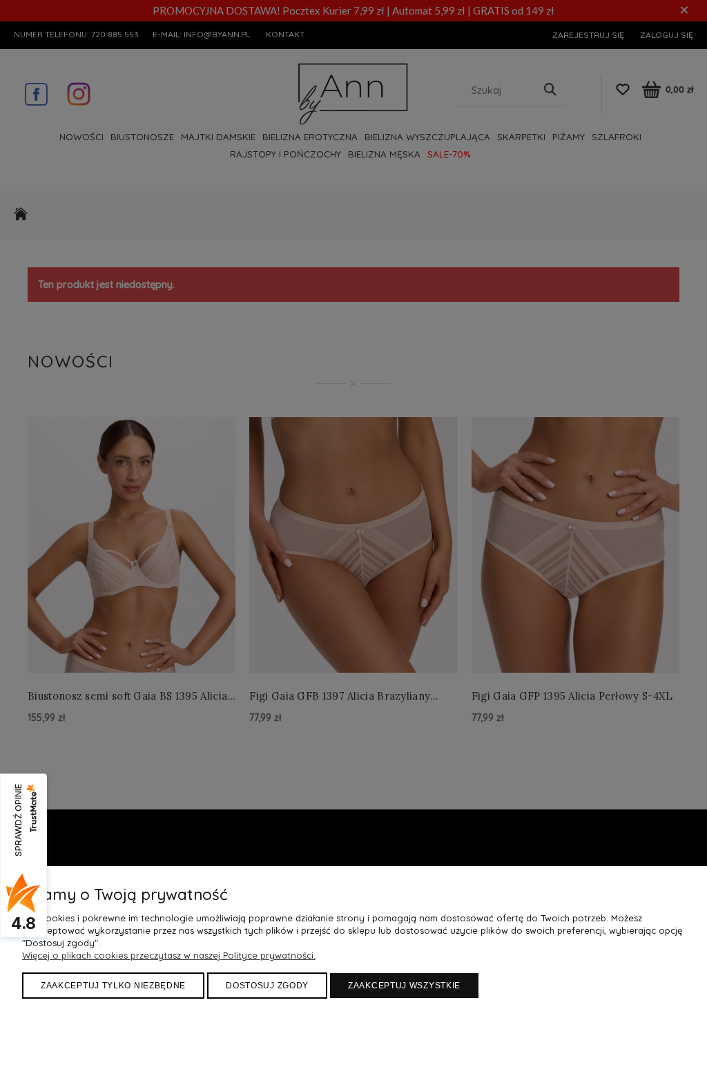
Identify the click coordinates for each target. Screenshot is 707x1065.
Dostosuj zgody (267, 985)
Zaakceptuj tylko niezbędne (113, 985)
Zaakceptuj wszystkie (404, 985)
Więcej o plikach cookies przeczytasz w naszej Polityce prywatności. (169, 955)
